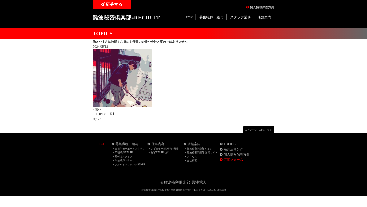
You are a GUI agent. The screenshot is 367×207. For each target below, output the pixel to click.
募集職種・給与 (211, 17)
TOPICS (229, 144)
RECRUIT (126, 18)
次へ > (97, 119)
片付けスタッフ (123, 156)
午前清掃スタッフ (125, 160)
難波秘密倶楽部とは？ (199, 148)
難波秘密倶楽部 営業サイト (202, 152)
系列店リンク (233, 149)
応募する (114, 4)
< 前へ (97, 109)
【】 (104, 114)
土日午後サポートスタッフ (130, 148)
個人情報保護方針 (262, 7)
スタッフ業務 (240, 17)
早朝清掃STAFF (124, 152)
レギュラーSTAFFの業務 (165, 148)
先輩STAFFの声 (160, 152)
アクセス (192, 156)
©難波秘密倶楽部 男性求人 (184, 182)
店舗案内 (264, 17)
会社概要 (192, 160)
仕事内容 (157, 144)
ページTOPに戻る (258, 129)
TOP (189, 17)
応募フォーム (233, 160)
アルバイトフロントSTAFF (130, 164)
